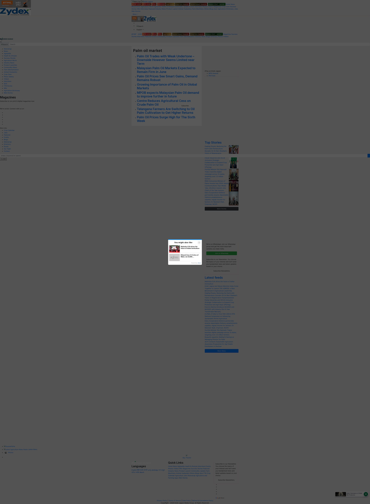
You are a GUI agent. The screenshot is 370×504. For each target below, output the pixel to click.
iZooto (199, 263)
